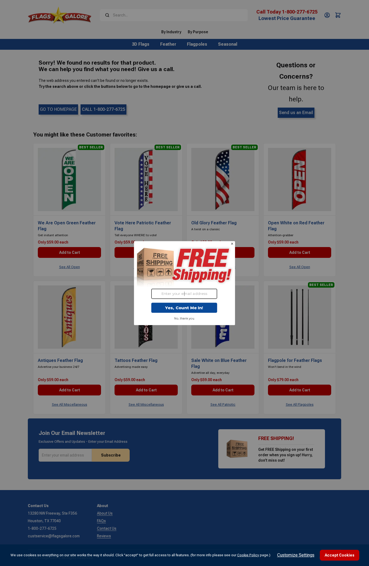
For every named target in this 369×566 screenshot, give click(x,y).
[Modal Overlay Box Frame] (184, 283)
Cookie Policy (248, 555)
